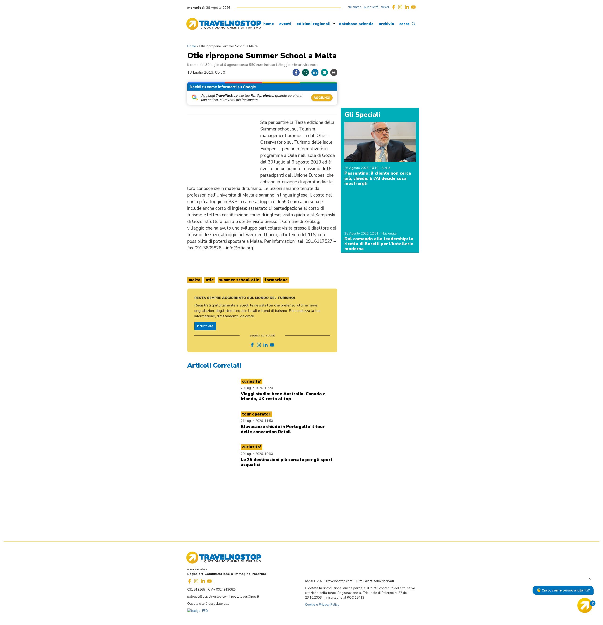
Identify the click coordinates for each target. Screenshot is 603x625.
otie (210, 280)
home (268, 23)
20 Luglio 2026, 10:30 (257, 454)
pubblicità (371, 7)
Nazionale (389, 233)
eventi (285, 23)
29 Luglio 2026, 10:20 (257, 388)
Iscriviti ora (205, 326)
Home (191, 46)
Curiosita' (251, 381)
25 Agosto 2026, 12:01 (361, 233)
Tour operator (256, 414)
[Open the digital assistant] (584, 605)
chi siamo (354, 7)
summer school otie (239, 280)
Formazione (276, 280)
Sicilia (386, 168)
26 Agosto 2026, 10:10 (361, 168)
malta (194, 280)
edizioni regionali (313, 23)
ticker (385, 7)
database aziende (356, 23)
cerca (404, 23)
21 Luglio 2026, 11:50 (257, 421)
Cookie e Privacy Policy (322, 604)
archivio (386, 23)
